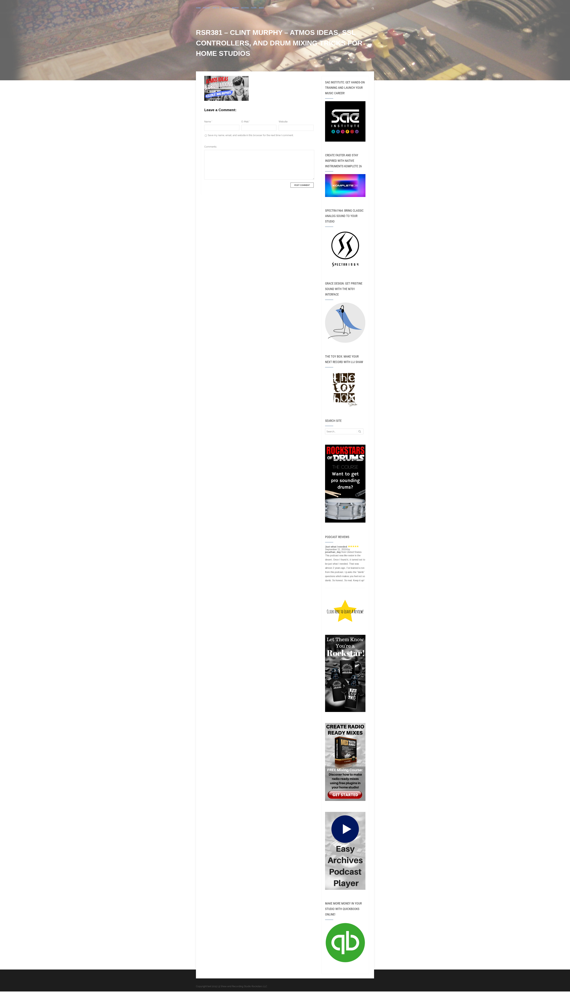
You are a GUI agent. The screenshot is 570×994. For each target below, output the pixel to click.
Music (261, 8)
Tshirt (254, 8)
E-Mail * (246, 121)
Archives (245, 8)
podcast (206, 8)
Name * (208, 121)
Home (198, 8)
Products (225, 8)
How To (216, 8)
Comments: (210, 146)
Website (283, 121)
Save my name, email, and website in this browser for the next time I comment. (250, 135)
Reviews (235, 8)
